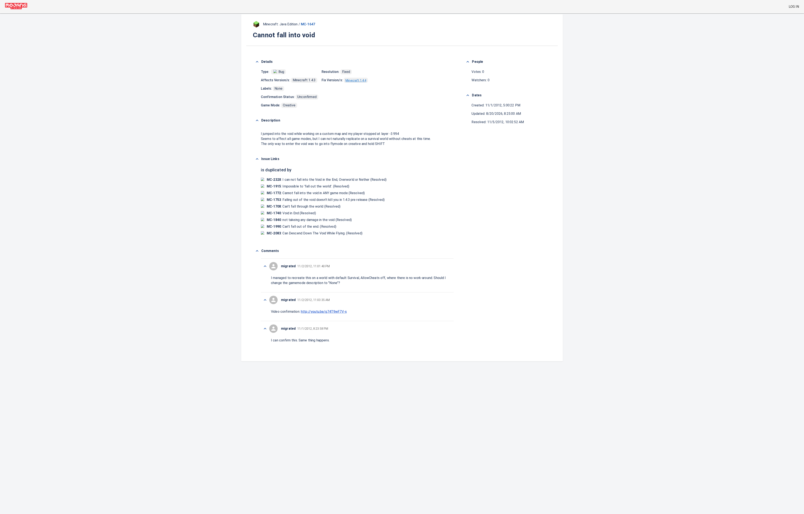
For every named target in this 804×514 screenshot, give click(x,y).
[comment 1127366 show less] (265, 300)
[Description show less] (257, 120)
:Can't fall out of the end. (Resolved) (301, 227)
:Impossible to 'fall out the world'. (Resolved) (308, 186)
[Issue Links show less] (257, 159)
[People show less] (468, 62)
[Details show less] (257, 62)
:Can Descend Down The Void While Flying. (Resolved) (314, 233)
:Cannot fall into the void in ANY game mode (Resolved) (316, 193)
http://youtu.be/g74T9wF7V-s (324, 312)
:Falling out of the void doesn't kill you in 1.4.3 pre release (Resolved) (326, 200)
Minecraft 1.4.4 (355, 80)
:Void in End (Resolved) (291, 213)
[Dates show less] (468, 95)
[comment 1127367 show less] (265, 266)
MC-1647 (308, 24)
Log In (794, 7)
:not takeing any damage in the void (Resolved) (309, 220)
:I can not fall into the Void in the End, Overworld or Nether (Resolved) (327, 180)
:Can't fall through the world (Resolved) (303, 206)
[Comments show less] (257, 251)
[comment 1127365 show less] (265, 328)
